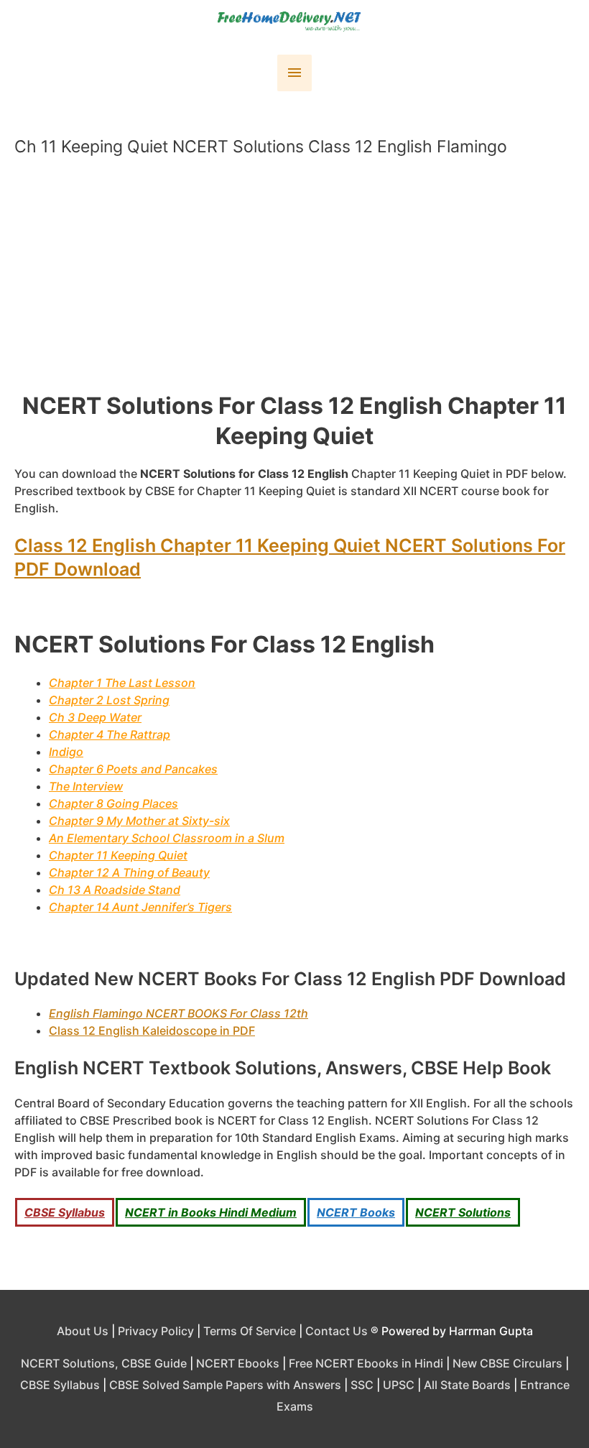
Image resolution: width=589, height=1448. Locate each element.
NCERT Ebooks (237, 1363)
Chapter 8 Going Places (113, 803)
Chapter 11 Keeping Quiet (118, 855)
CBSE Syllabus (64, 1212)
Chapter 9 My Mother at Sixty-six (139, 820)
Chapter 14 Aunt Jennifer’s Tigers (140, 907)
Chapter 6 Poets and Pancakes (133, 769)
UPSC (398, 1385)
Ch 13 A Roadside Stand (114, 889)
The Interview (86, 786)
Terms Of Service (249, 1331)
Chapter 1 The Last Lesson (122, 682)
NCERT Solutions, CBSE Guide (104, 1363)
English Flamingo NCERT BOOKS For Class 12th (178, 1013)
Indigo (66, 751)
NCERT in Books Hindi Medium (211, 1212)
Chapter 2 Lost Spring (109, 700)
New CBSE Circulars (507, 1363)
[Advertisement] (301, 280)
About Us (82, 1331)
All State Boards (467, 1385)
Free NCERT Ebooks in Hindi (366, 1363)
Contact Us (336, 1331)
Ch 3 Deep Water (95, 717)
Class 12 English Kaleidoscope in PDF (152, 1030)
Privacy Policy (156, 1331)
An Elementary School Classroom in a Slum (166, 838)
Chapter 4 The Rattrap (109, 734)
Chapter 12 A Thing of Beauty (129, 872)
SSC (362, 1385)
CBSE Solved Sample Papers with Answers (225, 1385)
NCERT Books (356, 1212)
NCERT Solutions (463, 1212)
